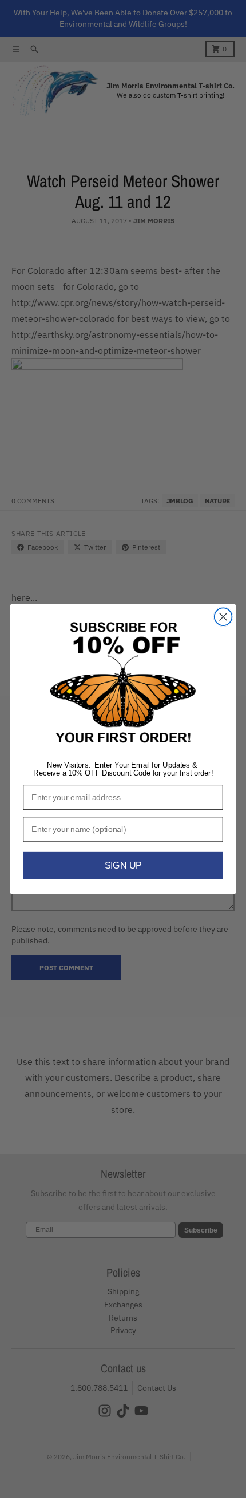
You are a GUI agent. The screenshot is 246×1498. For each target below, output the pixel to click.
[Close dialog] (223, 616)
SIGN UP (123, 866)
